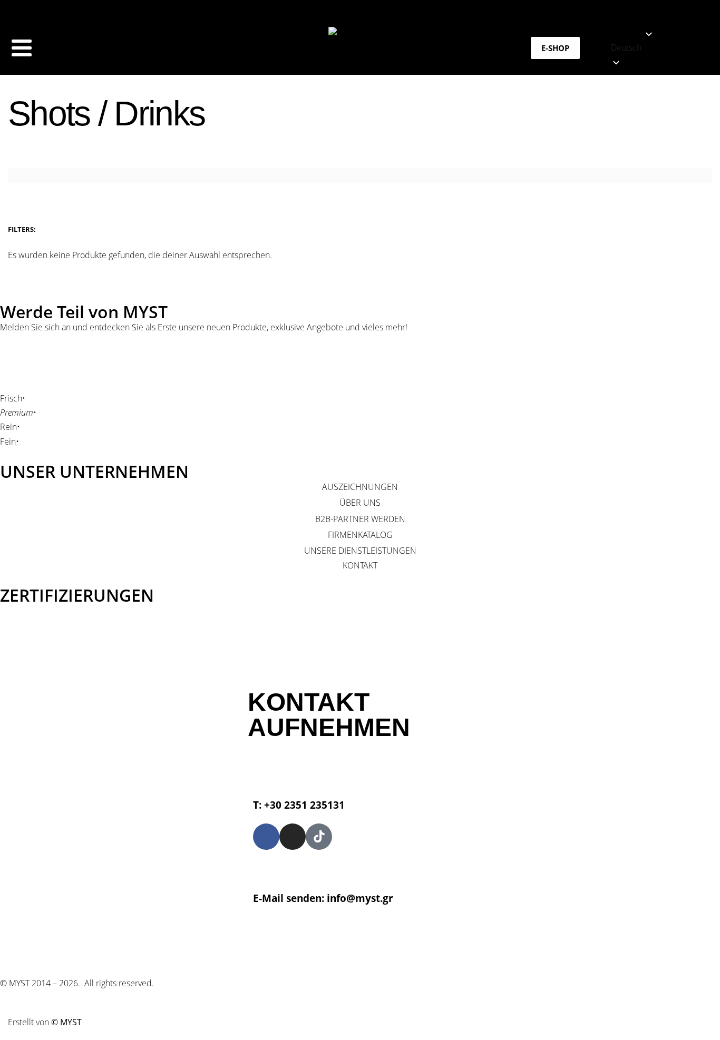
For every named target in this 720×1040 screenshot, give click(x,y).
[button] (665, 48)
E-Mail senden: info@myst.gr (323, 898)
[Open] (21, 48)
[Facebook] (266, 836)
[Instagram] (292, 836)
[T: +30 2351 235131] (266, 769)
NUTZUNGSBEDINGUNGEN (288, 943)
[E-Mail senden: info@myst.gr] (266, 863)
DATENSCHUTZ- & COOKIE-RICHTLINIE (418, 943)
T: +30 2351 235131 (299, 804)
